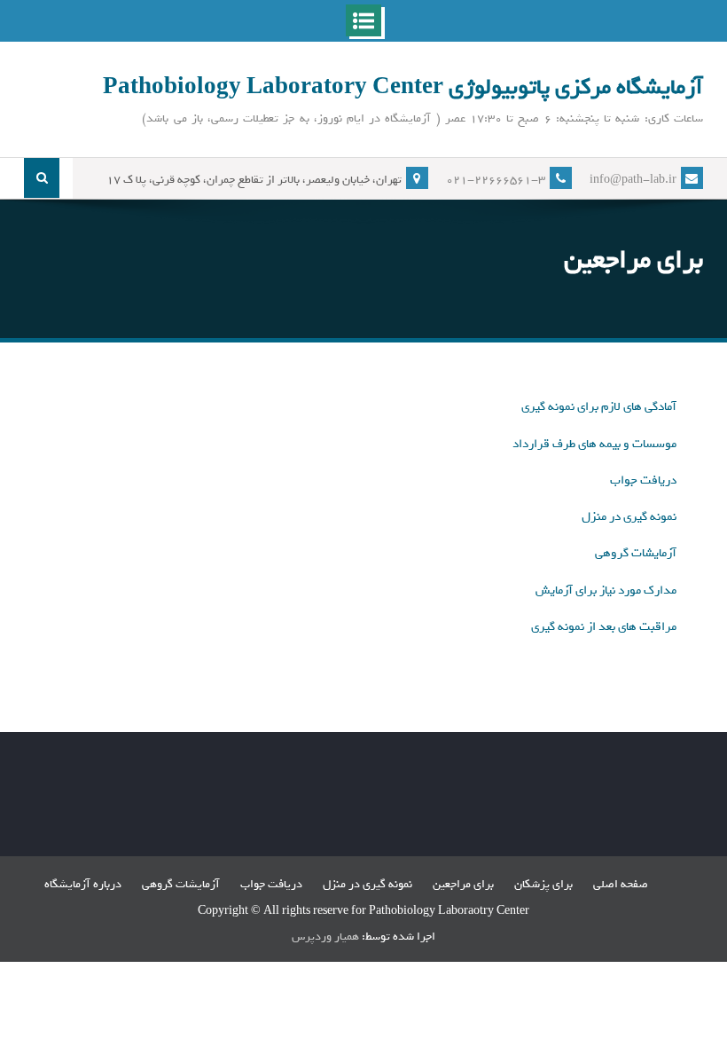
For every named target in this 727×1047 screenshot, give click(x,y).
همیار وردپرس (325, 936)
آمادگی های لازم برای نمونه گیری (598, 407)
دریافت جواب (643, 480)
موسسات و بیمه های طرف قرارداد (594, 444)
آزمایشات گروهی (635, 553)
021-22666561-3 (495, 179)
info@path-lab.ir (633, 179)
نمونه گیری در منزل (629, 517)
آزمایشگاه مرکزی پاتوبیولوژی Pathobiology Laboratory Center (403, 87)
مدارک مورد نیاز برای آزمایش (605, 590)
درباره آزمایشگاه (82, 884)
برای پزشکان (543, 884)
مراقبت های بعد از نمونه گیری (603, 627)
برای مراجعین (463, 884)
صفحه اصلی (620, 884)
